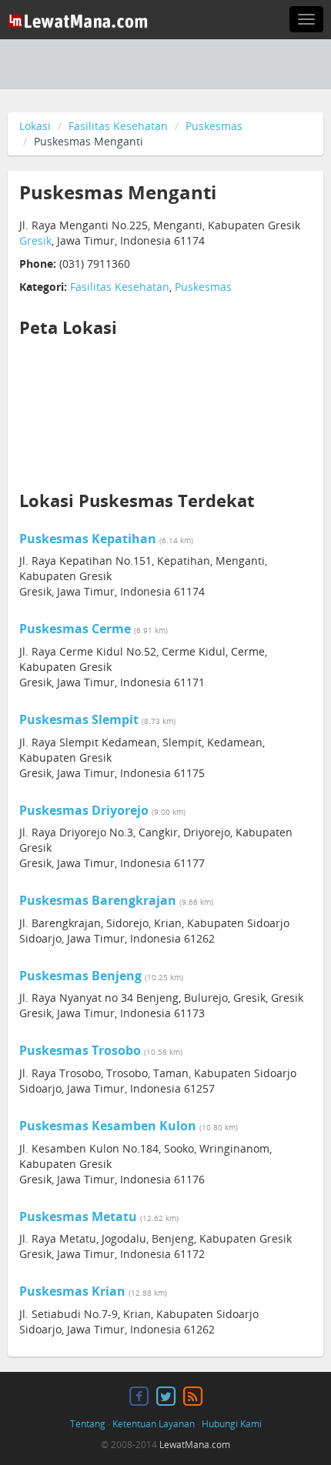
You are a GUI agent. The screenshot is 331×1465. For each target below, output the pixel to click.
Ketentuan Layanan (153, 1423)
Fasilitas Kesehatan (118, 125)
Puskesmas (214, 125)
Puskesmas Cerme (75, 628)
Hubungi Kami (232, 1423)
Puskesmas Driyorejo (84, 810)
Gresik (35, 240)
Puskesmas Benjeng (80, 975)
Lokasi (35, 125)
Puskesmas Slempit (79, 719)
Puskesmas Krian (72, 1291)
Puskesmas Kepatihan (87, 538)
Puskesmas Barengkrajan (97, 900)
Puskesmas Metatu (78, 1216)
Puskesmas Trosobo (80, 1050)
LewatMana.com (194, 1444)
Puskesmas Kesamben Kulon (107, 1125)
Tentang (87, 1423)
